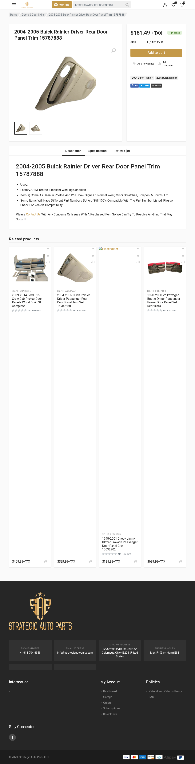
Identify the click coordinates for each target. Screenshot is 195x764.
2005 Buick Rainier (166, 77)
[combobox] (102, 4)
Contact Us (33, 214)
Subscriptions (111, 708)
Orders (107, 702)
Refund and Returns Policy (165, 691)
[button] (45, 561)
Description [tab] (73, 151)
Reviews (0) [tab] (121, 151)
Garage (107, 697)
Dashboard (110, 691)
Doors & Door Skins (33, 14)
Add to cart (156, 53)
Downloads (110, 714)
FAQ (151, 697)
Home (14, 14)
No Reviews (34, 310)
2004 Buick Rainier (142, 77)
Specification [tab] (97, 151)
